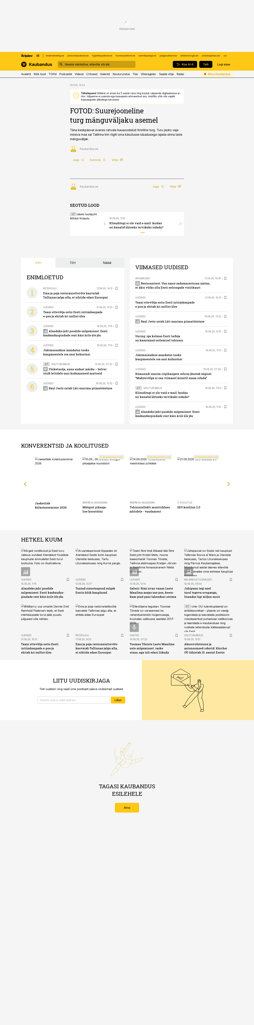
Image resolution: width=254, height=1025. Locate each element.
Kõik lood (40, 74)
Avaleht (26, 74)
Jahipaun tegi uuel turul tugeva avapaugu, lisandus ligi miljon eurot (202, 592)
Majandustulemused (198, 579)
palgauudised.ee (168, 55)
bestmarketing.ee (55, 55)
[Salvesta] (117, 288)
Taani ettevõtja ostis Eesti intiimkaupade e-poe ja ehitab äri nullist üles (39, 648)
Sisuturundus (121, 74)
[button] (73, 700)
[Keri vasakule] (104, 223)
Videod (79, 74)
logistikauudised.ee (102, 55)
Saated (134, 635)
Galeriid (105, 74)
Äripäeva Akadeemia (94, 502)
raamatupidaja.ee (147, 55)
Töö (135, 74)
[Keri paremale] (180, 223)
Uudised (48, 307)
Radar (180, 74)
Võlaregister (148, 74)
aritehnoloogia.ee (189, 55)
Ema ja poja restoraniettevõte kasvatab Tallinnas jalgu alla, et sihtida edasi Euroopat (97, 648)
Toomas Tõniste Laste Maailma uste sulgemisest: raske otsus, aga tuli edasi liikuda (152, 648)
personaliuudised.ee (78, 55)
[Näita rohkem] (225, 55)
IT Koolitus (184, 502)
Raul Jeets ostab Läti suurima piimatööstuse (80, 388)
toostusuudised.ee (125, 55)
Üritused (91, 74)
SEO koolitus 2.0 (188, 507)
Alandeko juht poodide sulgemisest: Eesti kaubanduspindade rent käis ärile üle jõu (42, 592)
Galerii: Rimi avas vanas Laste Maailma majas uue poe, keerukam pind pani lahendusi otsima (153, 592)
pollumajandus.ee (211, 55)
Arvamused (142, 278)
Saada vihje (166, 74)
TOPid (53, 74)
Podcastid (65, 74)
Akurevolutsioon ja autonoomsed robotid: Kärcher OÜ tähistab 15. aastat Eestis (205, 648)
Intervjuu (50, 288)
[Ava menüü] (37, 55)
